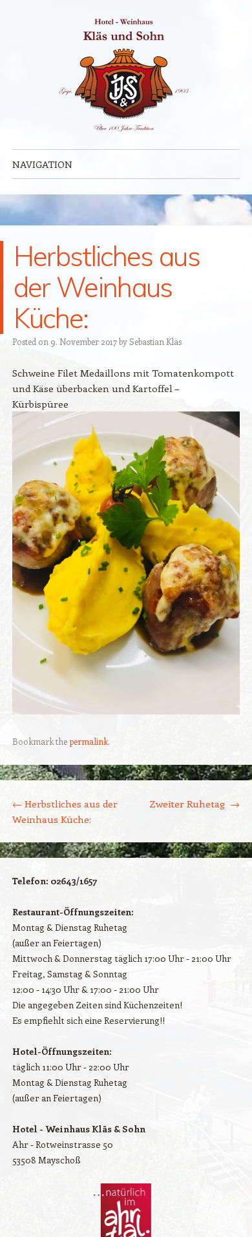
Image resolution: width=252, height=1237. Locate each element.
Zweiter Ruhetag (194, 803)
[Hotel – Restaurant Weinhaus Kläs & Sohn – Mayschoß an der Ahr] (126, 75)
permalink (88, 741)
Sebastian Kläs (155, 341)
